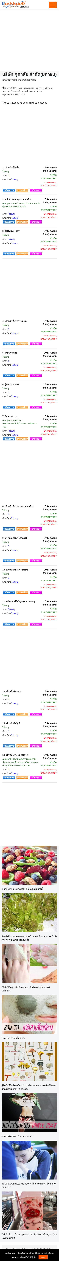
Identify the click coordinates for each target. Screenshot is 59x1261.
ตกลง (43, 1257)
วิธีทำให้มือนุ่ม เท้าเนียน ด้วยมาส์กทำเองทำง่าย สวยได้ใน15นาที (26, 989)
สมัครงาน (9, 190)
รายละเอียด (22, 190)
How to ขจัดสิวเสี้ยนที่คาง (13, 1038)
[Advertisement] (29, 42)
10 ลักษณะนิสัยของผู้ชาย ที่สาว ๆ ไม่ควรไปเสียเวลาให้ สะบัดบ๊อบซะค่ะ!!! (29, 1185)
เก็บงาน (35, 190)
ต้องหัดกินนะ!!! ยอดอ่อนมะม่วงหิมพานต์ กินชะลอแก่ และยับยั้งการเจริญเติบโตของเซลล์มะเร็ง (29, 938)
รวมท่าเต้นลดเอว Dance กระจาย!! (18, 1136)
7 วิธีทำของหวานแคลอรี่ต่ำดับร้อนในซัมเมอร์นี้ (22, 889)
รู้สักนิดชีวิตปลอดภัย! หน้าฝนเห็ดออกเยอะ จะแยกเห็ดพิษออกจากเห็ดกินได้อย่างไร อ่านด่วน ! (29, 1087)
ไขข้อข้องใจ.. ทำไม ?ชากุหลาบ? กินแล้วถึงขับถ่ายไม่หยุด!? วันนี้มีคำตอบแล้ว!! (29, 1236)
